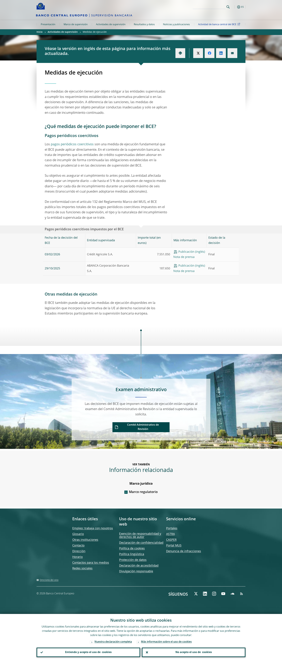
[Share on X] (198, 53)
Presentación (48, 24)
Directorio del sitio (49, 580)
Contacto (78, 545)
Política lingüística (131, 554)
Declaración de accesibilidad (138, 565)
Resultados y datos (144, 24)
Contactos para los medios (90, 562)
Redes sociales (82, 568)
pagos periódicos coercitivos (72, 144)
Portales (171, 528)
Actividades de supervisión (110, 24)
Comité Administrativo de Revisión (143, 427)
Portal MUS (173, 545)
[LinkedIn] (205, 594)
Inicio (40, 32)
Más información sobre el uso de (166, 642)
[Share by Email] (232, 53)
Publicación (186, 251)
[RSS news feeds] (241, 594)
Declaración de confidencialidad (141, 542)
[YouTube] (223, 594)
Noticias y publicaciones (176, 24)
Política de (132, 548)
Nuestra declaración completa (113, 642)
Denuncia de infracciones (183, 551)
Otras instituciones (85, 539)
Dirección (78, 551)
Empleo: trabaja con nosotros (92, 528)
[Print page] (180, 53)
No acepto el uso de (193, 652)
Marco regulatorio (143, 492)
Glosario (78, 534)
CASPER (171, 539)
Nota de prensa (184, 257)
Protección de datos (133, 560)
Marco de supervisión (76, 24)
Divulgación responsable (136, 571)
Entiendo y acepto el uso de (88, 652)
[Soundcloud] (232, 594)
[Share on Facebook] (209, 53)
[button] (234, 7)
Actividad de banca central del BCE (217, 24)
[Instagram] (214, 594)
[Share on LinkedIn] (221, 53)
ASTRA (170, 534)
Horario (77, 557)
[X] (196, 594)
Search (228, 7)
